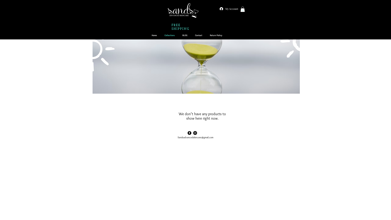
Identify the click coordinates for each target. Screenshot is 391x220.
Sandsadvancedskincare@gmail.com (195, 137)
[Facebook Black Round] (189, 133)
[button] (242, 9)
